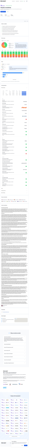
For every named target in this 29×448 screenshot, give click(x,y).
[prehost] (3, 1)
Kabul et (25, 445)
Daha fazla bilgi (24, 47)
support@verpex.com (4, 320)
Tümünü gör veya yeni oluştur (14, 436)
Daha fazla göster (14, 79)
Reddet (22, 445)
